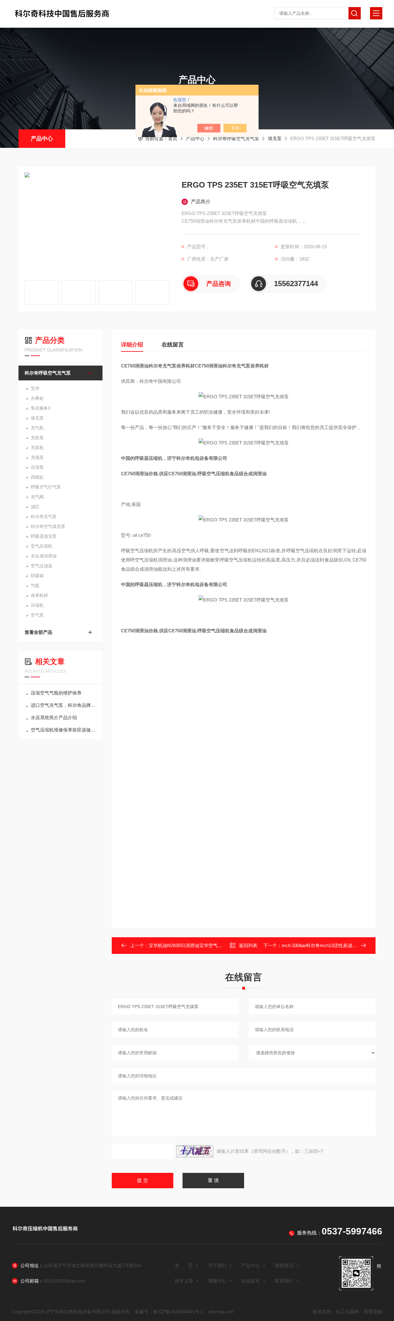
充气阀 (37, 496)
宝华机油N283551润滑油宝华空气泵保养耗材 (195, 945)
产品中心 (42, 139)
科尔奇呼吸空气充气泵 (236, 138)
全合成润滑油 (44, 555)
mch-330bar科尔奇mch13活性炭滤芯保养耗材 (328, 945)
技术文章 (184, 1280)
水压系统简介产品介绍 (54, 717)
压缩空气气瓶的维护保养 (56, 692)
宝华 (35, 388)
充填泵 (37, 457)
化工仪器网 (347, 1311)
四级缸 (37, 477)
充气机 (37, 427)
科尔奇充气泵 (44, 516)
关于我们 (217, 1265)
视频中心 (217, 1280)
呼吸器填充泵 (44, 536)
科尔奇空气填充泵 (48, 526)
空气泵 (37, 615)
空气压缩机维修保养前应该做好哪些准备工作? (63, 729)
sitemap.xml (220, 1311)
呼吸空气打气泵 (46, 486)
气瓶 (35, 585)
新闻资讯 (284, 1265)
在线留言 (173, 345)
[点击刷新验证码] (194, 1151)
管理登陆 (373, 1311)
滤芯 (35, 506)
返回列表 (248, 945)
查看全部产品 (38, 632)
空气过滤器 (41, 565)
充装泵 (37, 437)
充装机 (37, 447)
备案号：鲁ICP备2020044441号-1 (169, 1311)
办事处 (37, 398)
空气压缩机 (41, 546)
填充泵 (275, 138)
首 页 (184, 1265)
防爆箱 (37, 575)
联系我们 (284, 1280)
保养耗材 (39, 595)
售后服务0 (40, 408)
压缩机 (37, 605)
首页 (172, 138)
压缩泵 (37, 467)
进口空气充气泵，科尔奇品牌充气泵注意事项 (63, 705)
